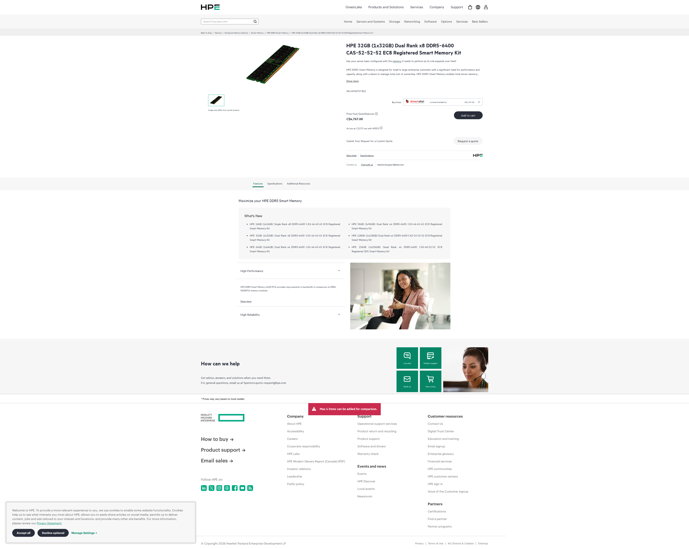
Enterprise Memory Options (236, 32)
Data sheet (351, 155)
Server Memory (257, 32)
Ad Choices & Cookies (461, 543)
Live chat (407, 363)
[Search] (255, 21)
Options (218, 32)
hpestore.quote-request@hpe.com (265, 383)
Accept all (23, 533)
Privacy (419, 543)
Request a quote (468, 141)
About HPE (294, 423)
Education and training (443, 439)
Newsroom (364, 496)
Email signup (436, 446)
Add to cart (468, 115)
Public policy (295, 484)
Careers (292, 439)
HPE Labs (293, 454)
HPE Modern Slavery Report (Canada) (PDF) (316, 461)
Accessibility (295, 431)
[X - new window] (211, 488)
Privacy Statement (49, 523)
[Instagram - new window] (219, 488)
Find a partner (437, 519)
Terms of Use (435, 543)
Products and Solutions (386, 7)
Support (457, 7)
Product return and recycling (376, 431)
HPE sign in (435, 484)
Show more (352, 80)
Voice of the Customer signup (448, 491)
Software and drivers (371, 446)
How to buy (430, 386)
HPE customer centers (443, 476)
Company (437, 7)
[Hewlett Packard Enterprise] (210, 7)
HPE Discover (366, 481)
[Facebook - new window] (235, 488)
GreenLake (354, 7)
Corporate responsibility (303, 446)
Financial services (440, 461)
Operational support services (377, 423)
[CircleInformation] (377, 114)
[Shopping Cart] (470, 7)
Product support (430, 363)
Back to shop (206, 32)
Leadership (294, 476)
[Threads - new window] (227, 488)
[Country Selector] (478, 7)
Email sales (214, 460)
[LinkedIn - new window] (204, 488)
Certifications (437, 511)
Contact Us (435, 423)
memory (397, 61)
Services (416, 7)
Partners (435, 504)
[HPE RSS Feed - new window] (250, 488)
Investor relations (299, 469)
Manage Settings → (84, 533)
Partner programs (440, 526)
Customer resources (445, 416)
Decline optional (53, 533)
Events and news (371, 466)
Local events (366, 489)
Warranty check (368, 454)
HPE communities (440, 469)
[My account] (486, 7)
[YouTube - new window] (242, 488)
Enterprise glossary (441, 454)
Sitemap (483, 543)
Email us (407, 386)
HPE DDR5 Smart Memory (278, 32)
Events (362, 473)
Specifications (367, 155)
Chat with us (367, 164)
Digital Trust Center (441, 431)
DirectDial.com (366, 113)
